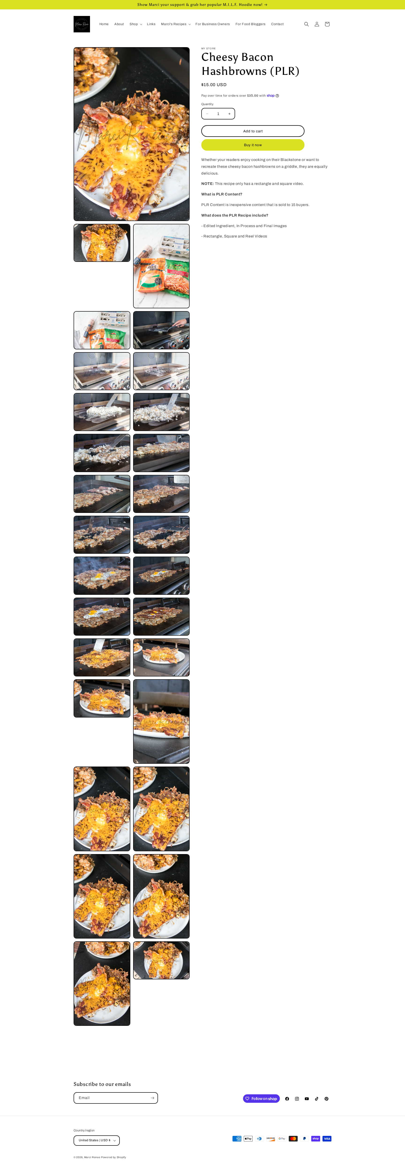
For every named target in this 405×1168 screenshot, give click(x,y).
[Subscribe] (152, 1098)
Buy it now (253, 145)
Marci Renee (92, 1157)
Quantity (207, 104)
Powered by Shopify (113, 1157)
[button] (135, 24)
